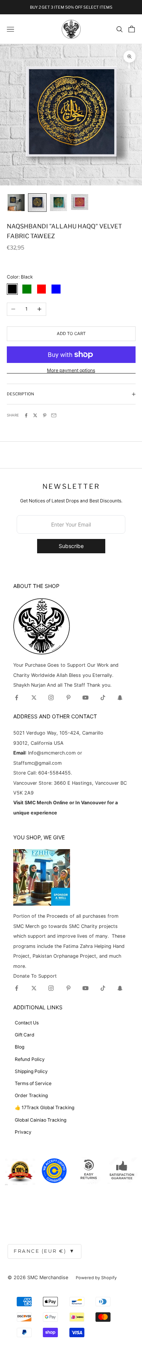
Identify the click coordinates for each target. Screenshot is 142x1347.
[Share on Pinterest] (44, 415)
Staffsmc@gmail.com (37, 763)
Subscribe (71, 546)
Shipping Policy (31, 1071)
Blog (19, 1047)
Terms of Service (33, 1083)
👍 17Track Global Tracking (44, 1107)
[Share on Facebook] (26, 415)
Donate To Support (35, 976)
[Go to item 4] (79, 202)
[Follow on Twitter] (34, 697)
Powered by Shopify (96, 1277)
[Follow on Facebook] (16, 697)
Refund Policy (30, 1059)
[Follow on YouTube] (85, 697)
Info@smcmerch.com (52, 753)
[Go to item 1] (16, 202)
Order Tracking (31, 1095)
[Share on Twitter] (35, 415)
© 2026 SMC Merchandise (38, 1277)
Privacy (23, 1132)
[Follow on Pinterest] (68, 697)
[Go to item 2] (37, 202)
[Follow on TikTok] (103, 697)
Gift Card (24, 1035)
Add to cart (71, 333)
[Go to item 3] (58, 202)
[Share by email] (53, 415)
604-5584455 (54, 773)
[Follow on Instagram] (51, 697)
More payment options (71, 370)
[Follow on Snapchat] (120, 697)
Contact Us (27, 1023)
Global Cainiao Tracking (40, 1120)
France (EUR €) (44, 1251)
